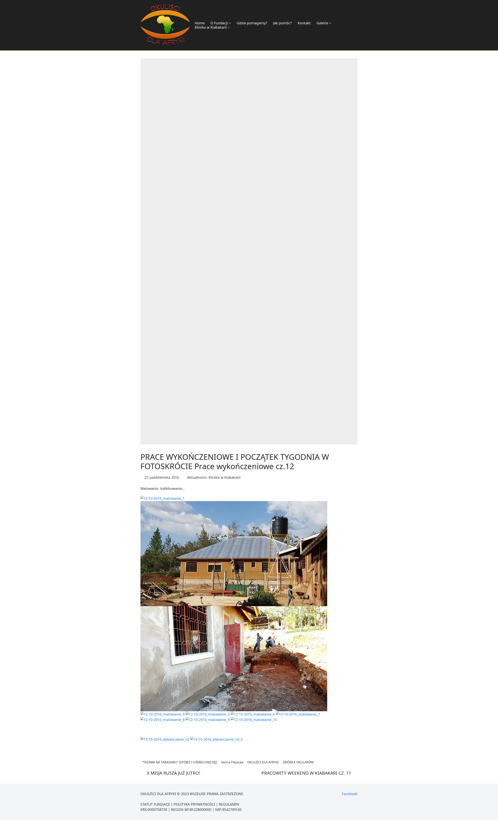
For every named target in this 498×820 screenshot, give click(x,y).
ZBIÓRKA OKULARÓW (298, 762)
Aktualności (197, 477)
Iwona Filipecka (232, 762)
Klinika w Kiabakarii (225, 477)
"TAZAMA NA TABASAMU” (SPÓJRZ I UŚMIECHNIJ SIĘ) (179, 762)
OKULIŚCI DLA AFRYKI (263, 762)
